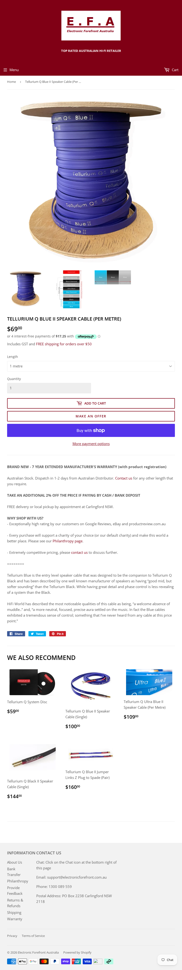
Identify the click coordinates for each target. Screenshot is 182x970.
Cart (174, 69)
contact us (79, 552)
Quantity (14, 378)
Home (11, 81)
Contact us (123, 478)
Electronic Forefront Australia (38, 952)
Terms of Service (33, 936)
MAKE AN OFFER (91, 416)
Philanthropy (17, 881)
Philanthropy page (67, 541)
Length (12, 356)
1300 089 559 (60, 886)
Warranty (14, 918)
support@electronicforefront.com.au (77, 877)
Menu (14, 69)
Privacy (12, 936)
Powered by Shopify (77, 952)
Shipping (14, 912)
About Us (14, 862)
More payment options (91, 443)
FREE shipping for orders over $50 (64, 343)
